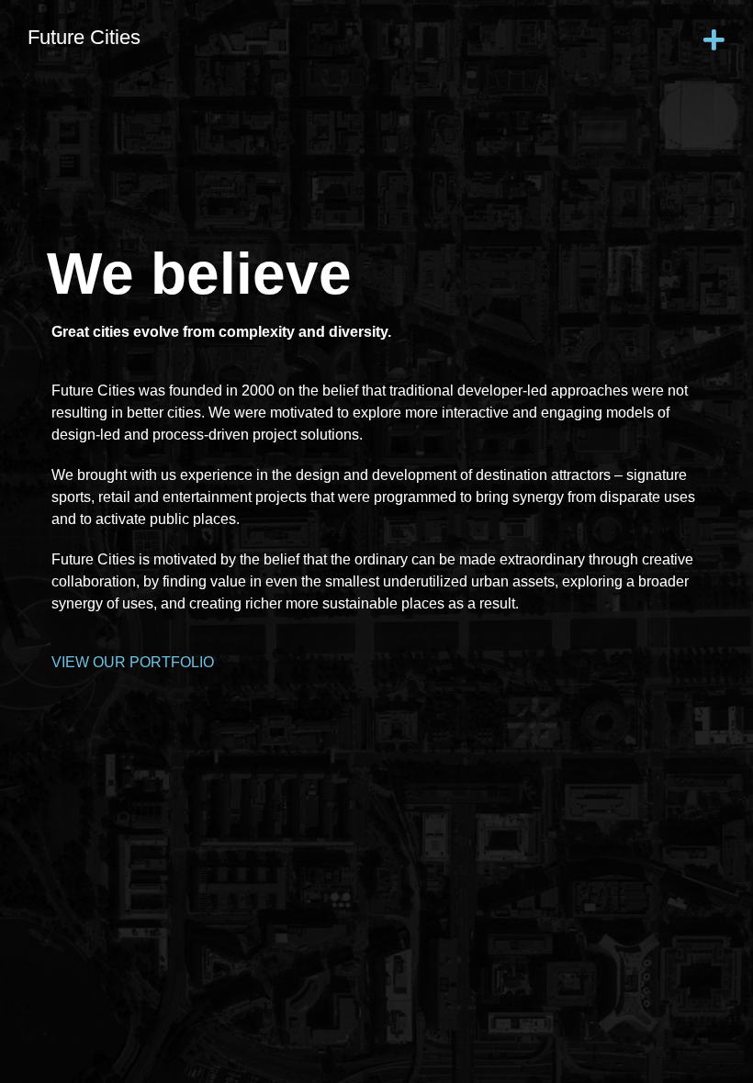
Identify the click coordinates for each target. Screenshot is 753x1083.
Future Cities (84, 37)
